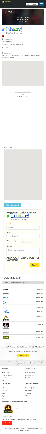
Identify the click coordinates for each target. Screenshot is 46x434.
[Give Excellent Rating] (31, 242)
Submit (34, 265)
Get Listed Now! (23, 355)
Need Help (5, 378)
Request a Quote (29, 388)
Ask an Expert (28, 390)
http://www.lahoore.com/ (17, 44)
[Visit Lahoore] (12, 30)
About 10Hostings (7, 375)
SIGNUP (7, 423)
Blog (3, 380)
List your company (7, 388)
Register (4, 396)
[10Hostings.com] (6, 2)
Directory (4, 390)
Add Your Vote (23, 21)
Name (9, 224)
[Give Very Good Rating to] (28, 242)
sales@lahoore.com (7, 50)
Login (3, 393)
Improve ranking (29, 375)
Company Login (22, 91)
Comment (9, 246)
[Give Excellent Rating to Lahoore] (28, 19)
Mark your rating (11, 241)
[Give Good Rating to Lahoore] (23, 19)
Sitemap (26, 430)
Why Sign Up (5, 398)
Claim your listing (23, 96)
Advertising (28, 393)
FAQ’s (26, 396)
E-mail (9, 232)
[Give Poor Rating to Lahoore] (18, 19)
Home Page (5, 372)
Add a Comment (12, 205)
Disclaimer (20, 430)
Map (9, 53)
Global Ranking (29, 378)
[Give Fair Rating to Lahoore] (20, 19)
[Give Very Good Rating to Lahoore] (25, 19)
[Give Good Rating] (26, 242)
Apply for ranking (30, 372)
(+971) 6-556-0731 (7, 41)
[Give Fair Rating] (23, 242)
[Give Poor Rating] (21, 242)
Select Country (31, 4)
